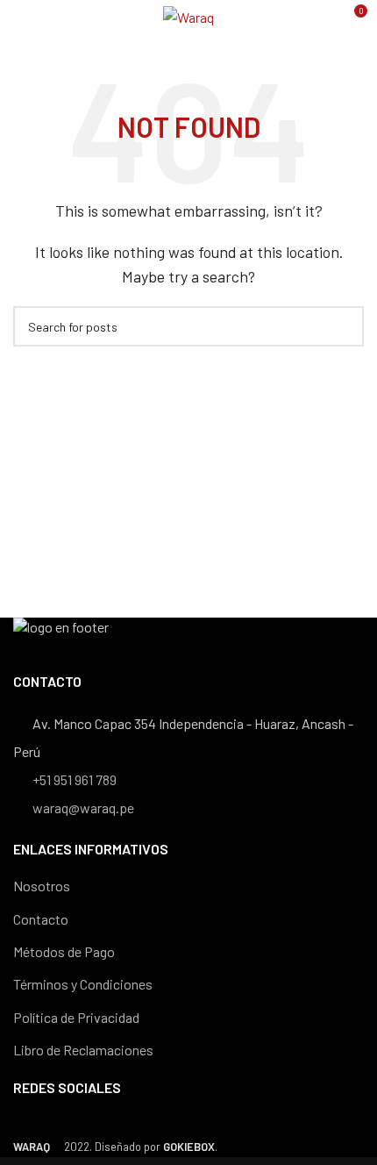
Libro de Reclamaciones (83, 1049)
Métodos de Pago (64, 951)
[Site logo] (188, 15)
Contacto (40, 919)
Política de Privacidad (76, 1017)
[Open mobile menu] (20, 17)
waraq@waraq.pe (82, 807)
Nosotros (41, 885)
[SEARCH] (344, 326)
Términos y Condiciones (83, 984)
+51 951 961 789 (73, 779)
